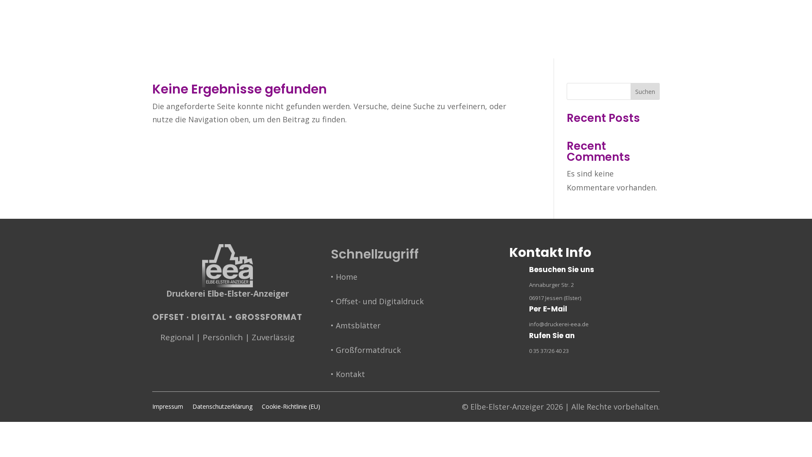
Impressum (167, 407)
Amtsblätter (394, 47)
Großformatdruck (471, 47)
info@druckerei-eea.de (559, 324)
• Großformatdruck (366, 350)
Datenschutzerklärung (222, 407)
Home (249, 47)
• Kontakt (348, 374)
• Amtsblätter (356, 325)
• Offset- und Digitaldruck (377, 301)
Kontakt (534, 47)
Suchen (645, 92)
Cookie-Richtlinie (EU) (291, 407)
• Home (344, 277)
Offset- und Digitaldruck (315, 47)
